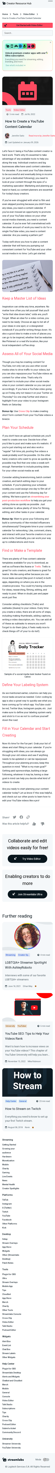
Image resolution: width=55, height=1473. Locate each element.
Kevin (27, 1127)
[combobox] (27, 33)
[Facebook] (21, 818)
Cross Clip (24, 411)
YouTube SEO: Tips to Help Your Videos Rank (27, 1036)
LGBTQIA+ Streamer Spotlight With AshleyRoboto (26, 965)
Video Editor (29, 14)
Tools (15, 14)
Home (5, 14)
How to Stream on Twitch (23, 1109)
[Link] (28, 817)
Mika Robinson (34, 1061)
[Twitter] (14, 818)
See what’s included (15, 65)
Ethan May (27, 986)
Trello (38, 566)
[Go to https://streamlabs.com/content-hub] (16, 3)
